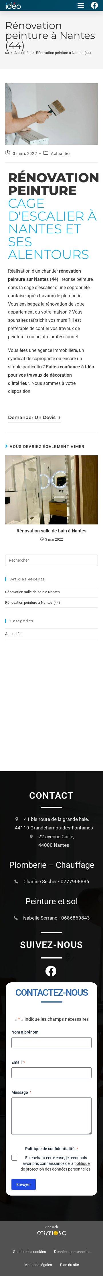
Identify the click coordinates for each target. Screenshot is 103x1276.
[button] (81, 5)
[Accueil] (7, 53)
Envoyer (23, 1184)
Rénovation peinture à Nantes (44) (63, 53)
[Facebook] (94, 5)
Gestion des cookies (29, 1252)
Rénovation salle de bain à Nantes (51, 531)
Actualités (60, 153)
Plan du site (69, 1265)
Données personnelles (72, 1252)
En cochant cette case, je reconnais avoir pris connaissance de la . (56, 1163)
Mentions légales (38, 1265)
